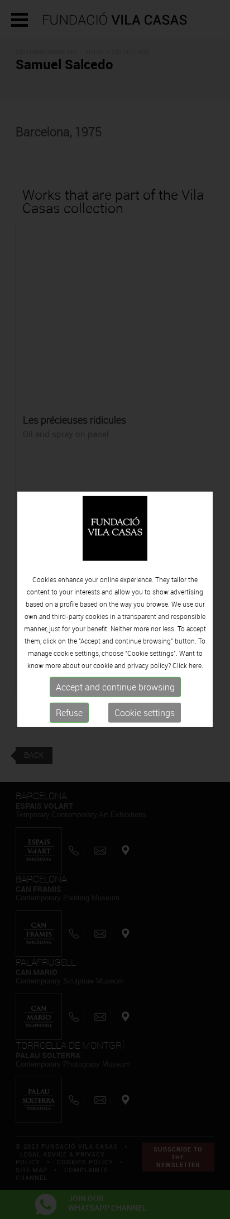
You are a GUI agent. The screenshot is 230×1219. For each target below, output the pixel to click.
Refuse (69, 713)
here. (196, 665)
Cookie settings (144, 713)
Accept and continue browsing (115, 687)
